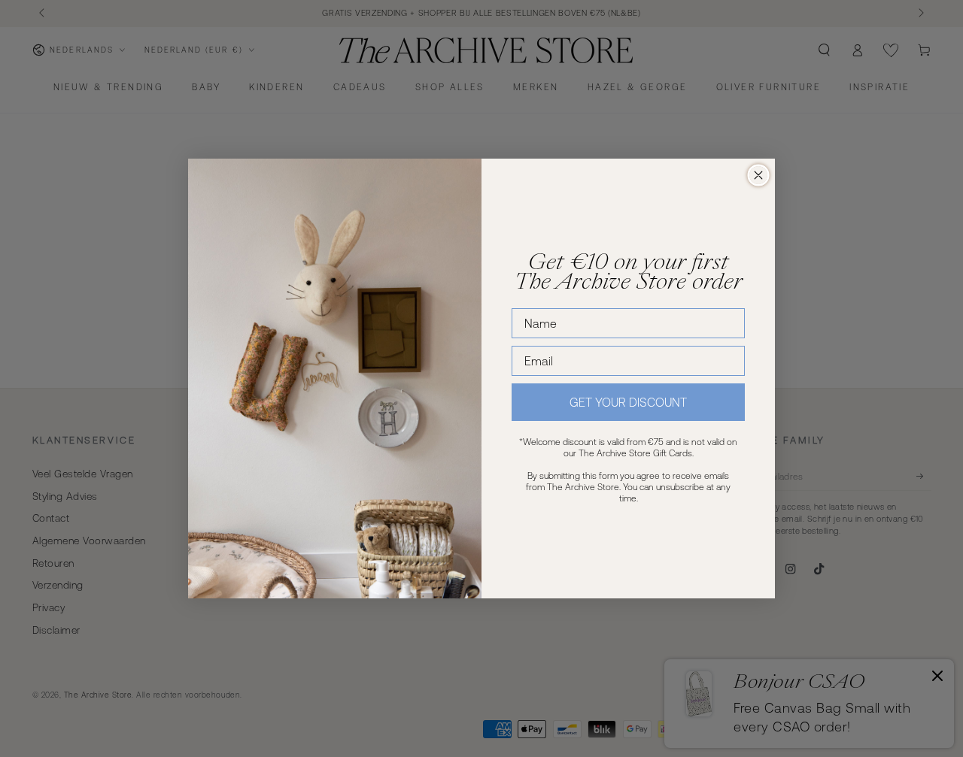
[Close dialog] (758, 175)
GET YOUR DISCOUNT (628, 402)
